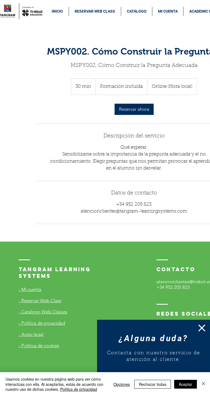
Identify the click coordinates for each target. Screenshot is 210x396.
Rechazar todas (152, 384)
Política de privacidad (78, 389)
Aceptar (185, 384)
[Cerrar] (203, 384)
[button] (202, 328)
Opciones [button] (121, 384)
